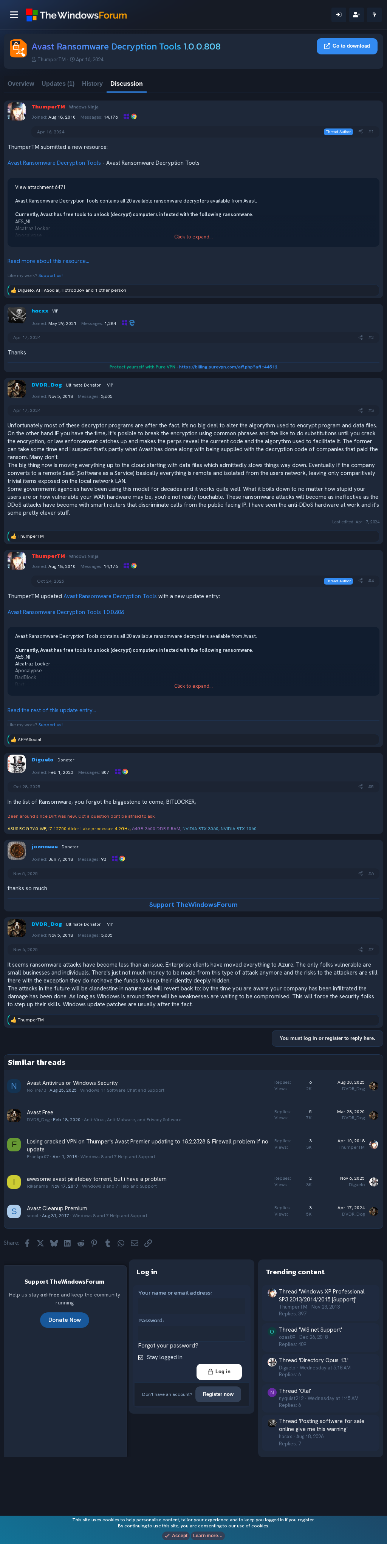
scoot (33, 1216)
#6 (371, 874)
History (92, 83)
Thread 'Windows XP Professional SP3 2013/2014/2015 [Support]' (322, 1295)
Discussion (126, 83)
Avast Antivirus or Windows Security (72, 1083)
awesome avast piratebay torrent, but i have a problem (97, 1179)
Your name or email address (174, 1292)
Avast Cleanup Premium (57, 1208)
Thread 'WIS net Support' (310, 1330)
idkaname (37, 1186)
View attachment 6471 (40, 187)
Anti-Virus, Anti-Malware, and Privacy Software (132, 1120)
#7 (371, 950)
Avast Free (40, 1112)
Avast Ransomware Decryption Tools (54, 163)
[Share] (360, 131)
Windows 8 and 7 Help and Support (117, 1157)
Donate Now (64, 1320)
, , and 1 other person (72, 290)
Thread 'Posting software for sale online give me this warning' (321, 1425)
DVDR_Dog (353, 1089)
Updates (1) (58, 83)
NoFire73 (36, 1090)
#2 (371, 337)
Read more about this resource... (48, 261)
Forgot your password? (168, 1345)
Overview (21, 83)
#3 (371, 410)
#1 (371, 131)
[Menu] (14, 15)
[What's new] (374, 15)
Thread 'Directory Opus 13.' (313, 1360)
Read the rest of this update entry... (52, 710)
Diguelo (357, 1185)
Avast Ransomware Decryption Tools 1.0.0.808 (66, 612)
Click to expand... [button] (193, 237)
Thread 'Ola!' (295, 1391)
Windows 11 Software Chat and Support (122, 1090)
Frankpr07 (38, 1157)
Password (150, 1320)
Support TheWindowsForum (193, 904)
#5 (371, 787)
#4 (371, 581)
